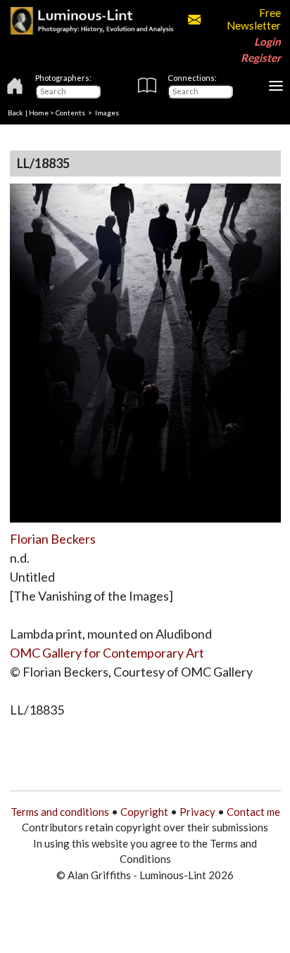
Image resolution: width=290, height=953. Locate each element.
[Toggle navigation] (275, 85)
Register (261, 57)
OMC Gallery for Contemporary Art (107, 652)
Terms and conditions (60, 811)
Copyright (144, 811)
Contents (70, 112)
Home (39, 112)
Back (15, 112)
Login (267, 41)
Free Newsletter (253, 19)
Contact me (253, 811)
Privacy (197, 811)
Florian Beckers (53, 538)
